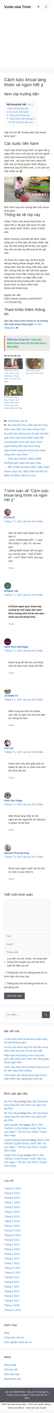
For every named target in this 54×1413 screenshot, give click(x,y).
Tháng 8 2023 (12, 1197)
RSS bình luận (12, 1374)
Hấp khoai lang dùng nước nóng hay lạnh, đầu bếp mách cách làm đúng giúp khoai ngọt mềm (26, 1059)
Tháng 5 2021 (11, 1296)
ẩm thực (12, 425)
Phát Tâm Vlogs (13, 800)
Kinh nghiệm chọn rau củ (18, 1342)
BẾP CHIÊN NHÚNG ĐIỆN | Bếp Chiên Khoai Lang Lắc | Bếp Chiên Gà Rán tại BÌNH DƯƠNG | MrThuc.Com (27, 471)
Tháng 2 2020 (12, 1305)
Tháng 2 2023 (12, 1225)
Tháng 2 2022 (12, 1258)
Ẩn (30, 104)
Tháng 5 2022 (12, 1244)
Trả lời (11, 568)
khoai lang (16, 450)
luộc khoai (28, 450)
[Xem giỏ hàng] (38, 7)
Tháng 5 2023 (12, 1211)
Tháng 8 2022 (12, 1240)
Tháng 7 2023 (12, 1202)
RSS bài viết (11, 1369)
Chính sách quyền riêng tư (39, 1404)
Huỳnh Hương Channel (16, 1140)
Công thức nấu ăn (18, 421)
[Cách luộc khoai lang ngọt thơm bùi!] (35, 363)
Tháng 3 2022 (12, 1254)
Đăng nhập (10, 1364)
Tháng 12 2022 (12, 1230)
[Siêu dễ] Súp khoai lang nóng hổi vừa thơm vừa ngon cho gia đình (26, 1105)
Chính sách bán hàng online (14, 1404)
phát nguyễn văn (13, 1124)
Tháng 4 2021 (12, 1300)
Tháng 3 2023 (12, 1221)
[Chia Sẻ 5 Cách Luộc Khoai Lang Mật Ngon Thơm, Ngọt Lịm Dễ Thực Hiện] (13, 363)
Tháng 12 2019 (12, 1310)
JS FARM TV (11, 695)
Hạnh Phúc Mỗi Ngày (16, 646)
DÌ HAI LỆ (9, 517)
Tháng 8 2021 (11, 1282)
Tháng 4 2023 (12, 1216)
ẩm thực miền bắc (28, 425)
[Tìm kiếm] (46, 1014)
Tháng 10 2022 (12, 1235)
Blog (6, 1332)
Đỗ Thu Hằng (11, 1101)
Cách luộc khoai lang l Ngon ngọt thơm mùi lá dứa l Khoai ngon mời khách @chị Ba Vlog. (13, 402)
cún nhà (9, 748)
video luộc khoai (19, 454)
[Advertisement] (27, 42)
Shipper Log (11, 590)
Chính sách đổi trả (16, 1408)
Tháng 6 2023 (12, 1207)
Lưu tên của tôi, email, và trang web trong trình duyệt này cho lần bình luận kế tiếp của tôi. (27, 962)
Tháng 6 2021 (12, 1291)
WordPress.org (12, 1379)
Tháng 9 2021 (12, 1277)
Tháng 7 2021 (11, 1286)
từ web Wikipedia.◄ (26, 324)
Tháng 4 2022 (12, 1249)
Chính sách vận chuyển (36, 1408)
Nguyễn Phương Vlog (16, 853)
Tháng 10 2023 (12, 1188)
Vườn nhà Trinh (17, 7)
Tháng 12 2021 (12, 1268)
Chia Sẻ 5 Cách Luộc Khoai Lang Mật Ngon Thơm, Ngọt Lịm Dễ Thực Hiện (12, 376)
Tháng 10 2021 (12, 1272)
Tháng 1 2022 (11, 1263)
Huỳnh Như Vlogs (14, 1155)
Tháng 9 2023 (12, 1193)
